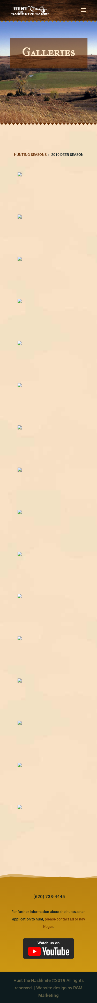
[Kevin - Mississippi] (49, 614)
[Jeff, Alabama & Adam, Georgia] (49, 403)
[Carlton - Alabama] (49, 235)
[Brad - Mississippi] (49, 192)
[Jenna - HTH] (49, 446)
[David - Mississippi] (49, 277)
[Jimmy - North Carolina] (49, 488)
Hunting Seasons (30, 155)
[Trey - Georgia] (49, 783)
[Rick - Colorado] (49, 699)
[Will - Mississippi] (49, 825)
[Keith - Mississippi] (49, 572)
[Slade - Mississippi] (49, 741)
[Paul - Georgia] (49, 656)
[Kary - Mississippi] (49, 530)
